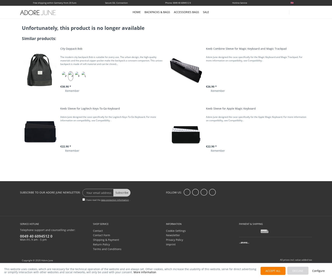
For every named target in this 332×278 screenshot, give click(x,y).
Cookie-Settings (176, 231)
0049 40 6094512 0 (36, 236)
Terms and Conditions (107, 249)
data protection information (115, 199)
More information (145, 272)
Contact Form (101, 235)
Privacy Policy (174, 240)
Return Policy (101, 244)
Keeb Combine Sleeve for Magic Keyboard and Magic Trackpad (246, 48)
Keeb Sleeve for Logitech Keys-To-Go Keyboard (90, 108)
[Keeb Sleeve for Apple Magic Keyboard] (185, 130)
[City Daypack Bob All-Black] (64, 76)
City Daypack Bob (71, 48)
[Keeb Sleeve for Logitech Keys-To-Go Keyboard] (40, 130)
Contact (98, 231)
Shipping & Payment (106, 240)
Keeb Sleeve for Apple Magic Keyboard (231, 108)
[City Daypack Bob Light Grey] (83, 76)
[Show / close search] (294, 11)
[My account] (302, 11)
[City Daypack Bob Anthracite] (70, 76)
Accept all (273, 271)
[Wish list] (310, 3)
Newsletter (173, 235)
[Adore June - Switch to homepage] (38, 12)
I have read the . (108, 199)
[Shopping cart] (310, 12)
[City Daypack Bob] (40, 70)
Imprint (171, 244)
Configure (318, 271)
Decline (297, 271)
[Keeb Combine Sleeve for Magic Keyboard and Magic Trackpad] (185, 70)
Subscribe (121, 192)
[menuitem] (300, 2)
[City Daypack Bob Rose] (77, 76)
